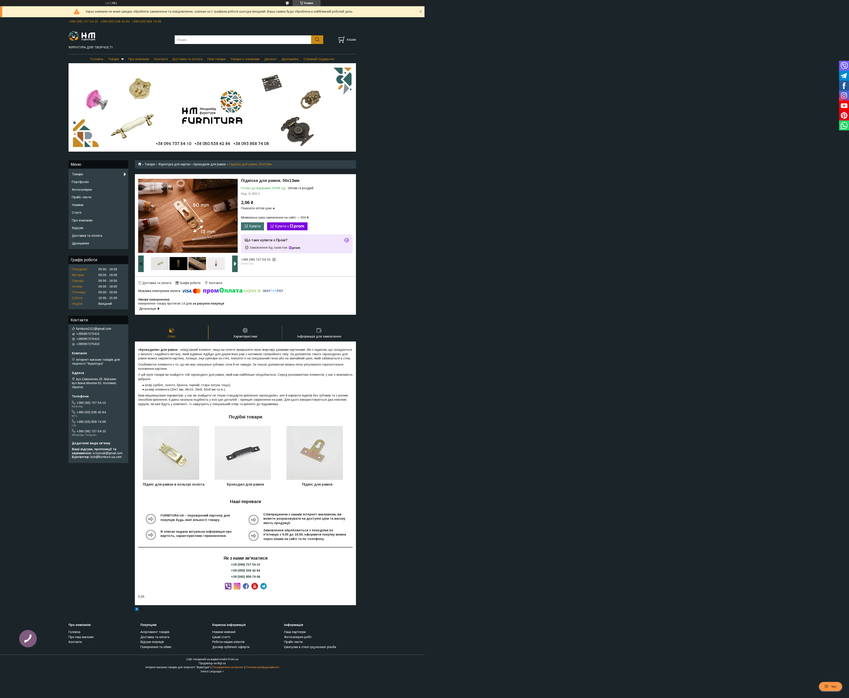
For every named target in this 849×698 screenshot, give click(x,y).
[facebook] (137, 610)
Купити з (282, 226)
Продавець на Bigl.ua (212, 663)
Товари (113, 59)
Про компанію (138, 59)
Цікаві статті (221, 637)
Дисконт (270, 59)
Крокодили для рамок (210, 164)
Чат (834, 686)
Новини (77, 205)
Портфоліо (80, 182)
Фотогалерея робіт (298, 637)
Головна (96, 59)
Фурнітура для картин (174, 164)
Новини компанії (224, 632)
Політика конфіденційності (262, 667)
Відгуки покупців (152, 642)
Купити (254, 226)
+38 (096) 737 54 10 (245, 564)
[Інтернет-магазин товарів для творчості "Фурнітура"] (119, 35)
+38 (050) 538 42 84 (245, 570)
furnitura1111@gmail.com (93, 328)
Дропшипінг (290, 59)
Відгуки (77, 228)
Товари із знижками (245, 59)
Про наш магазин (81, 637)
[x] (141, 610)
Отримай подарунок (319, 59)
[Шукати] (317, 39)
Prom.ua (233, 659)
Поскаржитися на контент (228, 667)
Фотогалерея (82, 189)
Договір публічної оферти (230, 647)
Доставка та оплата (187, 59)
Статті (76, 212)
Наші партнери (295, 632)
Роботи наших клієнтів (228, 642)
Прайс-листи (81, 197)
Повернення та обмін (155, 647)
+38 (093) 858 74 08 (245, 576)
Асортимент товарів (154, 632)
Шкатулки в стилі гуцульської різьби (310, 647)
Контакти (161, 59)
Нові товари (216, 59)
